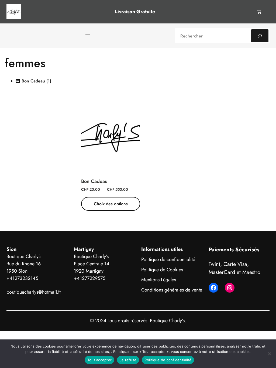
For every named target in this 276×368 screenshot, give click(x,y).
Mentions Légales (158, 279)
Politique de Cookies (162, 269)
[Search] (259, 35)
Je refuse (128, 360)
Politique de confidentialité (168, 259)
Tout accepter (99, 360)
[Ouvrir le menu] (87, 36)
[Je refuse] (269, 353)
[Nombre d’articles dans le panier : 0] (259, 12)
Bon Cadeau (94, 181)
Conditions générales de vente (171, 289)
